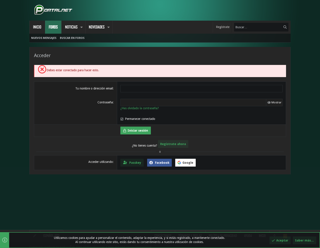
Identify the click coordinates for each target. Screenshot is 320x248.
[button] (81, 27)
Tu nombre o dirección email (94, 88)
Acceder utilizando (100, 162)
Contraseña (105, 102)
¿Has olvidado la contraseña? (139, 108)
